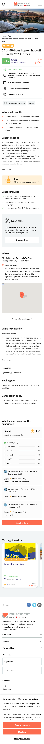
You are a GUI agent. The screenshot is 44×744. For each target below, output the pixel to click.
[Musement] (22, 4)
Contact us (6, 689)
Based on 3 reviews (18, 62)
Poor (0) (9, 459)
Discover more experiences (25, 182)
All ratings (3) (12, 442)
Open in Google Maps (21, 319)
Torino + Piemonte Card (14, 564)
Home (4, 36)
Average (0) (10, 455)
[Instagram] (39, 605)
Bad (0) (9, 463)
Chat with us (22, 240)
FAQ (4, 686)
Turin (10, 36)
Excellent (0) (11, 447)
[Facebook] (28, 605)
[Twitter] (33, 605)
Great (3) (9, 451)
